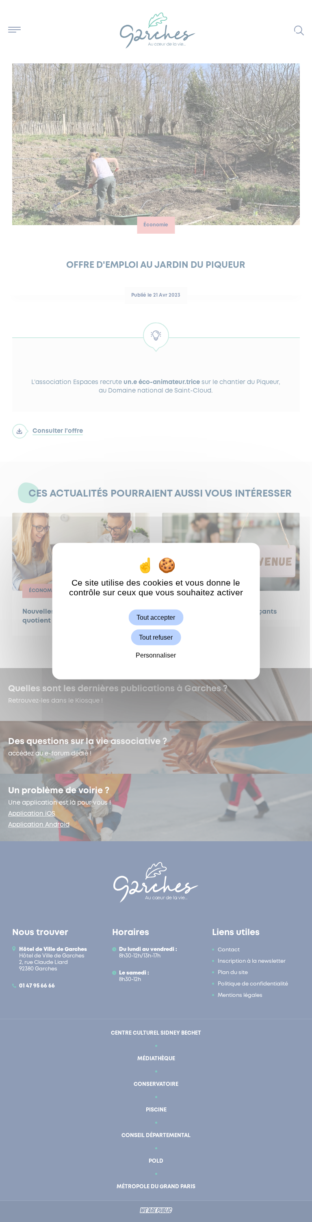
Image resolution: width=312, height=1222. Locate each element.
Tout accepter (155, 617)
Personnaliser (156, 655)
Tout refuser (156, 637)
